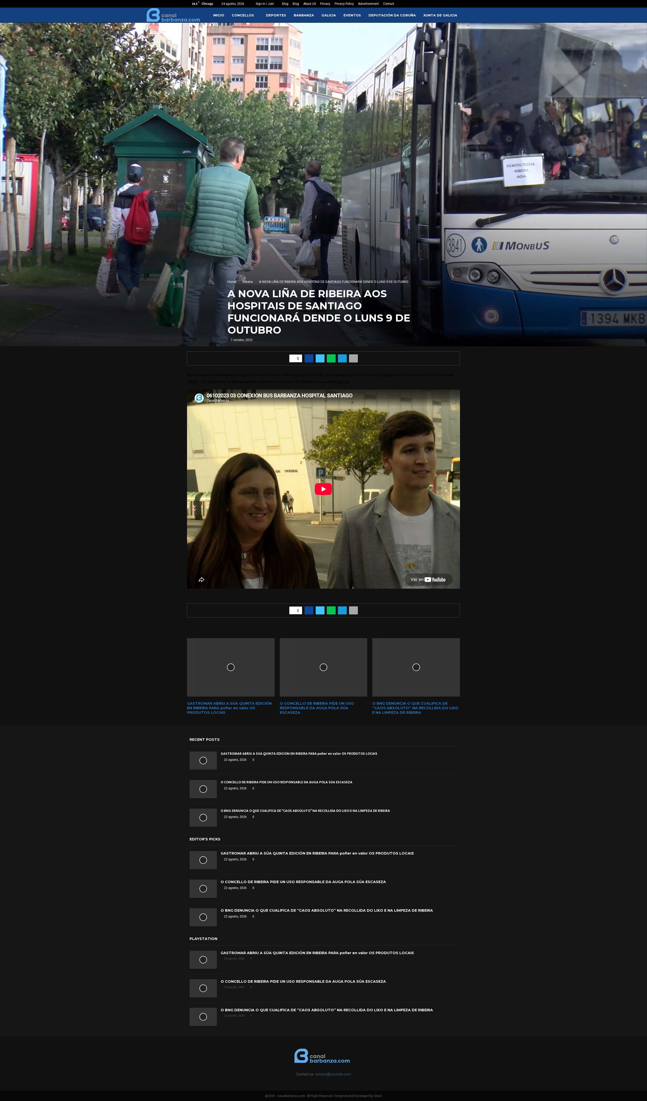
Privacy (325, 4)
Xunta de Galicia (440, 15)
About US (309, 4)
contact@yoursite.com (333, 1074)
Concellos (243, 15)
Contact (388, 4)
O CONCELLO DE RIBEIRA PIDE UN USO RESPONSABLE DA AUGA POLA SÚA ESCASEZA (317, 708)
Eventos (352, 15)
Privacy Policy (344, 4)
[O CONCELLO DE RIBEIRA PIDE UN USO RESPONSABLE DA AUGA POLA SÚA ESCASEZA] (203, 789)
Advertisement (368, 4)
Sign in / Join (264, 4)
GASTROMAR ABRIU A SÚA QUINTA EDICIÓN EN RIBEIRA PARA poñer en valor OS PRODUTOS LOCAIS (229, 708)
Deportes (276, 15)
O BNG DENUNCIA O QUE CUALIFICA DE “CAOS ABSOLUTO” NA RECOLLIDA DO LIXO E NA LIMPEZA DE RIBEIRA (415, 708)
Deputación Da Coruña (392, 15)
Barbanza (304, 15)
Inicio (218, 15)
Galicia (328, 15)
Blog (285, 4)
